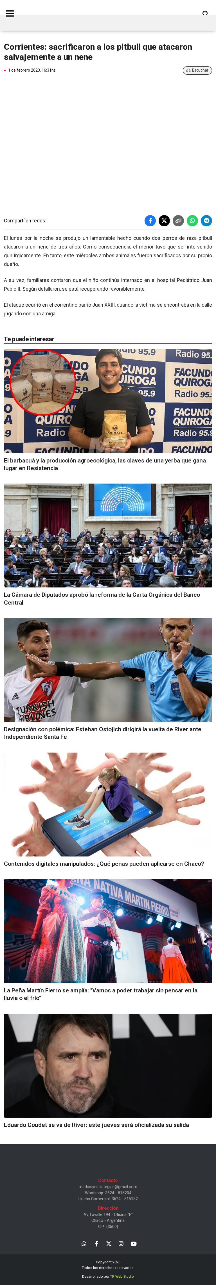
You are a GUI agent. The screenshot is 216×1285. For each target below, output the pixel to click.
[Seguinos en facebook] (96, 1243)
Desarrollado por (108, 1276)
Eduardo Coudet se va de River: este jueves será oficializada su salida (96, 1125)
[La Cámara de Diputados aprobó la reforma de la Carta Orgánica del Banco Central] (108, 535)
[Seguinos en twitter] (109, 1243)
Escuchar (200, 70)
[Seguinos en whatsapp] (84, 1243)
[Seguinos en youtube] (133, 1243)
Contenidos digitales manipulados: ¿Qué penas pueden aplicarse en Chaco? (104, 863)
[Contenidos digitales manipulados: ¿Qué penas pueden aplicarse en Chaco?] (108, 804)
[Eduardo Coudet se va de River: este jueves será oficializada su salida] (108, 1066)
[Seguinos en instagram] (121, 1243)
